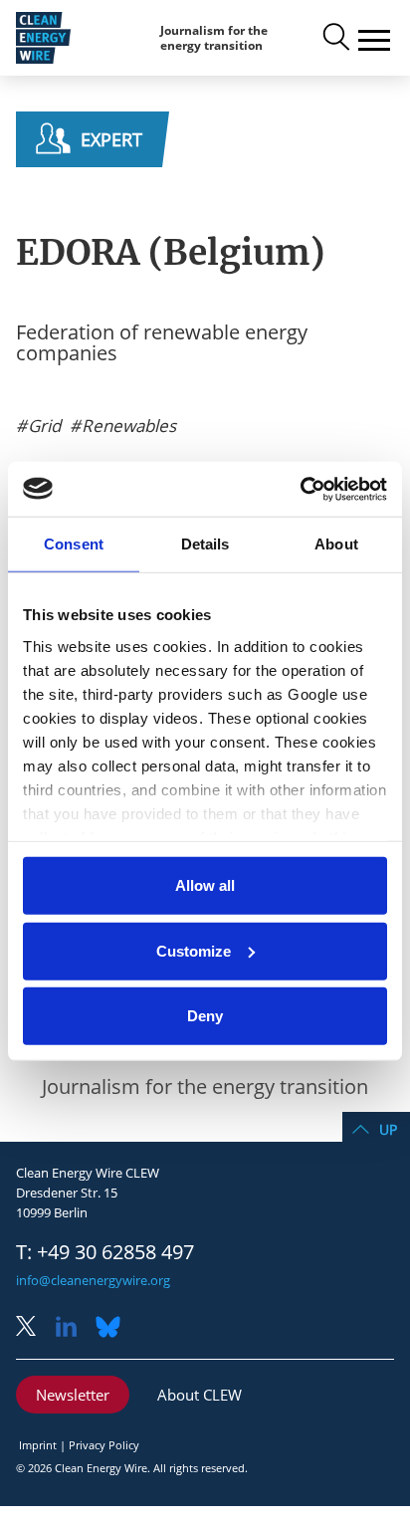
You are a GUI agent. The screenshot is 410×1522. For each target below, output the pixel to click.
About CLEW (199, 1395)
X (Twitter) (34, 1328)
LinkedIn (74, 1328)
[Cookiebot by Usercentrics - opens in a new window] (300, 489)
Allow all (205, 885)
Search (334, 38)
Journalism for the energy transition (214, 38)
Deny (205, 1015)
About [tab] (336, 544)
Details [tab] (205, 544)
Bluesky (113, 1328)
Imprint (38, 1444)
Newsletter (72, 1395)
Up (388, 1129)
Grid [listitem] (42, 426)
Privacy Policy (104, 1444)
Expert (111, 139)
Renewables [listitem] (127, 426)
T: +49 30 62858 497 (105, 1252)
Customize (193, 950)
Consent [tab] (73, 544)
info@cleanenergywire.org (93, 1280)
